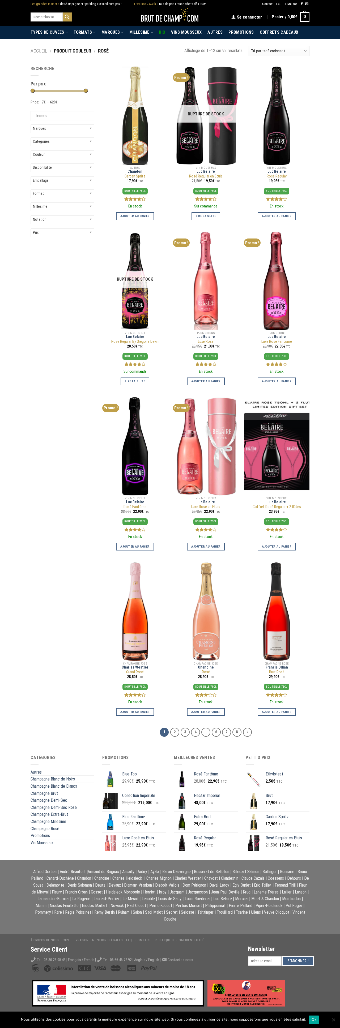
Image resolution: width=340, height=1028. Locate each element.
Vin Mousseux (42, 842)
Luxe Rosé (206, 341)
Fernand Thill (285, 885)
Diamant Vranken (138, 885)
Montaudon (291, 898)
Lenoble (148, 898)
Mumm (41, 905)
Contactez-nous (180, 960)
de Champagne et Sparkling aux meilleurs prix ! (76, 4)
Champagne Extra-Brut (49, 814)
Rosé (206, 672)
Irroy (163, 892)
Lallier (287, 892)
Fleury (57, 892)
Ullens (256, 912)
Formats (83, 32)
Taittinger (205, 912)
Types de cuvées (47, 32)
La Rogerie (81, 898)
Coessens (276, 878)
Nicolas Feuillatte (64, 905)
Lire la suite (206, 216)
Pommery (43, 912)
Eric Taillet (262, 885)
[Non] (333, 1021)
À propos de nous (45, 940)
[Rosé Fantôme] (135, 446)
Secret (172, 912)
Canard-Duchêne (60, 878)
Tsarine (242, 912)
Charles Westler (135, 667)
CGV (66, 940)
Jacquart (177, 892)
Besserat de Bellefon (211, 871)
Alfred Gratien (45, 871)
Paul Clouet (136, 905)
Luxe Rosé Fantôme (276, 341)
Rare (58, 912)
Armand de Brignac (103, 871)
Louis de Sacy (169, 898)
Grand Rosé (135, 672)
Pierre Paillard (240, 905)
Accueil (39, 51)
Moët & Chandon (265, 898)
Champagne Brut (44, 793)
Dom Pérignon (194, 885)
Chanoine (206, 667)
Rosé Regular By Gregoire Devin (135, 341)
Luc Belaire (206, 171)
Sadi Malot (154, 912)
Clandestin (229, 878)
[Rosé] (206, 611)
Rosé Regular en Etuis (206, 176)
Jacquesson (198, 892)
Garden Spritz (135, 176)
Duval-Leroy (219, 885)
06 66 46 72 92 (121, 960)
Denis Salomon (79, 885)
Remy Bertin (104, 912)
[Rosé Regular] (276, 116)
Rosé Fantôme (135, 507)
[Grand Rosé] (135, 611)
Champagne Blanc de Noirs (53, 779)
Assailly (128, 871)
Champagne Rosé (45, 828)
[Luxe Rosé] (206, 281)
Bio (162, 32)
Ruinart (124, 912)
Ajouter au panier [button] (135, 216)
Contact (267, 4)
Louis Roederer (197, 898)
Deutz (100, 885)
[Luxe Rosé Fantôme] (276, 281)
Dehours (294, 878)
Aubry (142, 871)
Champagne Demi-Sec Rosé (54, 807)
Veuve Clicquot (276, 912)
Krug (246, 892)
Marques (110, 32)
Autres (215, 32)
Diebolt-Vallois (167, 885)
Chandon (135, 171)
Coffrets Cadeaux (279, 32)
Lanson (301, 892)
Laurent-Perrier (106, 898)
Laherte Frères (266, 892)
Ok (314, 1019)
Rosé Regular (277, 176)
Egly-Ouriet (241, 885)
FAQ (279, 4)
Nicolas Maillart (94, 905)
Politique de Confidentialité (179, 940)
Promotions (241, 32)
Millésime (139, 32)
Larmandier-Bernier (53, 898)
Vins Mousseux (186, 32)
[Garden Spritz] (135, 116)
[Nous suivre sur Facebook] (301, 4)
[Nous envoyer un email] (306, 4)
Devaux (115, 885)
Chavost (211, 878)
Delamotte (55, 885)
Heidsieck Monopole (123, 892)
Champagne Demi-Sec (49, 800)
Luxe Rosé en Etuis (205, 507)
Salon (137, 912)
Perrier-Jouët (160, 905)
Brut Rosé (276, 672)
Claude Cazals (253, 878)
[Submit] (67, 16)
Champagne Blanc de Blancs (54, 786)
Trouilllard (225, 912)
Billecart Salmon (245, 871)
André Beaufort (73, 871)
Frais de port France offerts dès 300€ (170, 4)
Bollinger (269, 871)
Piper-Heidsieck (269, 905)
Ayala (154, 871)
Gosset (97, 892)
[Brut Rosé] (276, 611)
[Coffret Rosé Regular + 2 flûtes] (276, 446)
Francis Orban (277, 667)
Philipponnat (215, 905)
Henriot (149, 892)
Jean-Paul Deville (225, 892)
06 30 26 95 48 (55, 960)
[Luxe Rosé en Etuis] (206, 446)
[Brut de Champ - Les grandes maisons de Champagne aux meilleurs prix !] (170, 17)
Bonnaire (287, 871)
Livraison (291, 4)
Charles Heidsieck (127, 878)
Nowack (117, 905)
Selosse (187, 912)
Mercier (241, 898)
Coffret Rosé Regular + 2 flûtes (277, 507)
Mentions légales (107, 940)
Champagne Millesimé (48, 821)
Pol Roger (294, 905)
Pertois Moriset (188, 905)
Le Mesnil (130, 898)
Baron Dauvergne (176, 871)
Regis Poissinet (78, 912)
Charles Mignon (159, 878)
